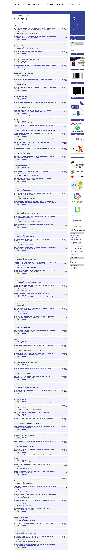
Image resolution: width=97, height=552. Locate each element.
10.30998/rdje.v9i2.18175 (23, 106)
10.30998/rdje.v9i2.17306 (23, 47)
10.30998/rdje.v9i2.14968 (23, 503)
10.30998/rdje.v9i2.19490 (23, 364)
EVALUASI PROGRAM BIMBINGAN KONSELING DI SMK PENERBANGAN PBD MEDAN (32, 384)
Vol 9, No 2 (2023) (25, 15)
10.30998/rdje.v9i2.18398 (23, 196)
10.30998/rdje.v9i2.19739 (23, 445)
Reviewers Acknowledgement (77, 22)
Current (33, 12)
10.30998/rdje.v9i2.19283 (23, 258)
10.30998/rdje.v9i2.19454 (23, 326)
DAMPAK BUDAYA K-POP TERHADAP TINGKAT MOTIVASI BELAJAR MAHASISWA (31, 142)
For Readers (74, 267)
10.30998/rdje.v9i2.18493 (23, 113)
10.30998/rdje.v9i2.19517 (23, 401)
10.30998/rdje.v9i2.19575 (23, 429)
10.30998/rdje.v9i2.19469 (23, 348)
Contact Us (73, 36)
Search (28, 12)
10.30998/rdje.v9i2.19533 (23, 414)
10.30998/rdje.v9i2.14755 (23, 75)
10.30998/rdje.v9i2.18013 (23, 90)
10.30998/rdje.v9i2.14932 (23, 83)
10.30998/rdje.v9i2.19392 (23, 304)
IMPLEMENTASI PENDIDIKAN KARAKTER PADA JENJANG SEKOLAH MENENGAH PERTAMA (33, 523)
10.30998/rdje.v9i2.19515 (23, 386)
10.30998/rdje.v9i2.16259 (23, 511)
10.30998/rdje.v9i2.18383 (23, 189)
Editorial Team (74, 19)
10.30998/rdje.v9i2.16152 (23, 288)
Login (23, 12)
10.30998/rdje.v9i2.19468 (23, 341)
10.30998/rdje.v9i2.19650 (23, 437)
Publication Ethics (74, 27)
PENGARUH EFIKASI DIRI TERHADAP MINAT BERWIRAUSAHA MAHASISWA (30, 530)
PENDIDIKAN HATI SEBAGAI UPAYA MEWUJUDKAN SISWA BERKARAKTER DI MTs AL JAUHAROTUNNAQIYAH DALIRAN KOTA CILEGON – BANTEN (32, 44)
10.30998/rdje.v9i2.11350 (23, 67)
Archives (39, 12)
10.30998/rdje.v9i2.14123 (23, 482)
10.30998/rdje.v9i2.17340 (23, 167)
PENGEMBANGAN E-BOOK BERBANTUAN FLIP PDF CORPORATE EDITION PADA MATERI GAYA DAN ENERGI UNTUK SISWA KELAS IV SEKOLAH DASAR (34, 149)
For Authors (74, 268)
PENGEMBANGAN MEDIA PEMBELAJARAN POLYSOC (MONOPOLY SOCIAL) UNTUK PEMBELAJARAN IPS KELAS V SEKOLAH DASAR (32, 240)
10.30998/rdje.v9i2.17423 (23, 173)
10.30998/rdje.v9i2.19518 (23, 407)
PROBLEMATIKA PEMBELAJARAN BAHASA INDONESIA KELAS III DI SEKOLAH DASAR (32, 293)
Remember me (75, 48)
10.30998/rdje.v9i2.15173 (23, 129)
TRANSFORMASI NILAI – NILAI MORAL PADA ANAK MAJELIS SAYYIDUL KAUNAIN (31, 171)
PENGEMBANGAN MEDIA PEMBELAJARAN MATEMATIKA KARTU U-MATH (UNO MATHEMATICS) (35, 65)
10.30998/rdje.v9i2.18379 (23, 159)
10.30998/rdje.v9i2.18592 (23, 227)
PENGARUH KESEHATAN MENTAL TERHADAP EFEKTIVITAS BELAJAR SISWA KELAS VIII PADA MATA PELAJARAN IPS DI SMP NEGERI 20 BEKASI (34, 309)
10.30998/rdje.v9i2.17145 (23, 144)
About (19, 12)
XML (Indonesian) (63, 178)
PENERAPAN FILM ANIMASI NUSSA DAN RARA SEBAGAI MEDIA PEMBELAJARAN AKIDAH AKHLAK (35, 494)
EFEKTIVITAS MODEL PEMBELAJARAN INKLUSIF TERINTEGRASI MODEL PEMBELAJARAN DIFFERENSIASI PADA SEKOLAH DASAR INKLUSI (33, 377)
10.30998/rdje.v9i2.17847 (23, 53)
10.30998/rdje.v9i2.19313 (23, 265)
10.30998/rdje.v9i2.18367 (23, 152)
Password (72, 47)
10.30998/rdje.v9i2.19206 (23, 212)
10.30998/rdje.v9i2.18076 (23, 98)
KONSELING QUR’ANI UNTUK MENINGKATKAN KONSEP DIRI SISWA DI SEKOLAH (31, 412)
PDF (66, 110)
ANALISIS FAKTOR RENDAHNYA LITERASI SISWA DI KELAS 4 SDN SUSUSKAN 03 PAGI (32, 324)
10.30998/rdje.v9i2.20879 (23, 547)
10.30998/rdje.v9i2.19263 (23, 250)
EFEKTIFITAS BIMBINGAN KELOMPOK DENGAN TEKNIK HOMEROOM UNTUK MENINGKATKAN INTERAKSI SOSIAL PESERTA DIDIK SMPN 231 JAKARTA (34, 361)
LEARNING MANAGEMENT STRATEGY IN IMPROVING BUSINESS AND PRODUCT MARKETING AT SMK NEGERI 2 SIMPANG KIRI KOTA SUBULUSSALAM (35, 255)
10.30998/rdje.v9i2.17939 (23, 61)
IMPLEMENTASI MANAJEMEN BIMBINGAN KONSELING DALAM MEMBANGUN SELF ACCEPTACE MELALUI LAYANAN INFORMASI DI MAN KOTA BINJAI (34, 271)
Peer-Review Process (75, 17)
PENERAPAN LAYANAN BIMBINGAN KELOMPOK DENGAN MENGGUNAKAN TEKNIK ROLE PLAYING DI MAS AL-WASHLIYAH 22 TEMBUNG (33, 419)
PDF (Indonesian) (64, 28)
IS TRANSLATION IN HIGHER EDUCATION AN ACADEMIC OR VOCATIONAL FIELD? (32, 464)
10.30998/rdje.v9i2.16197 (23, 295)
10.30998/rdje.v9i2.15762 (23, 39)
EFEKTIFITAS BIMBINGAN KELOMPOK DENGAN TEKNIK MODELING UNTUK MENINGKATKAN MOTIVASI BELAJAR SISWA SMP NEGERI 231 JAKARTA (34, 179)
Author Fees (73, 39)
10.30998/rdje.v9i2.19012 (23, 235)
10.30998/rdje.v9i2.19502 (23, 371)
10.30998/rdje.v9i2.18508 (23, 121)
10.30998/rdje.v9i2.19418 (23, 319)
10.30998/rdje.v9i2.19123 (23, 219)
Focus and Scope (74, 14)
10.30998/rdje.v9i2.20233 (23, 489)
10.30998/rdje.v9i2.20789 (23, 532)
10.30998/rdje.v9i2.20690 (23, 525)
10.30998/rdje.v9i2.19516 (23, 393)
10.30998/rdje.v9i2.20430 (23, 539)
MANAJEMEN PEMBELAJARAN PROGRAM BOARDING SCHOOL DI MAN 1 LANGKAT (32, 405)
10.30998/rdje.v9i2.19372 (23, 281)
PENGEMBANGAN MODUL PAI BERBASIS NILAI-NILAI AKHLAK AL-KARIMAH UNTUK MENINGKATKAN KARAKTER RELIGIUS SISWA (32, 509)
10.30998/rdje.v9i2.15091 (23, 31)
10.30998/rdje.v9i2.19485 (23, 356)
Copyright (73, 32)
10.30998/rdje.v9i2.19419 (23, 474)
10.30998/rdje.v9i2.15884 (23, 136)
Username (73, 45)
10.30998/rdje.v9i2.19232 (23, 242)
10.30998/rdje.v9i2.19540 (23, 466)
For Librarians (74, 270)
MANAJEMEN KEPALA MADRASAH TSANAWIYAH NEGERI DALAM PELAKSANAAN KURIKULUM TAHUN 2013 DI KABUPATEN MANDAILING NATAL (34, 427)
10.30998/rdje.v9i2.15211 (23, 452)
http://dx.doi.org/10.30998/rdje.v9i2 (23, 22)
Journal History (74, 34)
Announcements (46, 12)
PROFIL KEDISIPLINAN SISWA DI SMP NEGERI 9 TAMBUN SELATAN (28, 51)
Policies (72, 29)
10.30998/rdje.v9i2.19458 (23, 333)
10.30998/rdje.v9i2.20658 (23, 519)
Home (15, 12)
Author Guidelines (74, 24)
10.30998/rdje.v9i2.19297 (23, 311)
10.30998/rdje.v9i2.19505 (23, 379)
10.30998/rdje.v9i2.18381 (23, 181)
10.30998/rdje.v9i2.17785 (23, 460)
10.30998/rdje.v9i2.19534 (23, 422)
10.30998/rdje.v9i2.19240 (23, 496)
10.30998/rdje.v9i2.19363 (23, 273)
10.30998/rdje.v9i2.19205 (23, 204)
